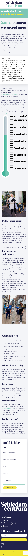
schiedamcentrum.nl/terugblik (9, 94)
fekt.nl (14, 554)
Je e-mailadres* (7, 480)
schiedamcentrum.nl (8, 408)
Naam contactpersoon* (9, 459)
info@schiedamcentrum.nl (8, 529)
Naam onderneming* (9, 452)
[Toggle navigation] (25, 4)
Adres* (5, 466)
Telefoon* (6, 473)
